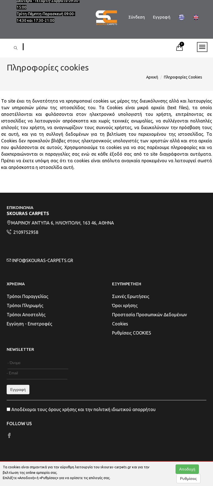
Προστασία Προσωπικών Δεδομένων (149, 314)
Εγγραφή (161, 17)
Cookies (120, 323)
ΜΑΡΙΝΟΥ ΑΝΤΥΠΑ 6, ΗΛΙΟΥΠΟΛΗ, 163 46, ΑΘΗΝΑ (62, 222)
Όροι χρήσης (125, 305)
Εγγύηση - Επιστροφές (29, 323)
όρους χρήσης (62, 409)
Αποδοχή (187, 469)
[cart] (179, 49)
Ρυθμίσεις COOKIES (131, 332)
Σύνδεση (136, 17)
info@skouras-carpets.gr (42, 260)
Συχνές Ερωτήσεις (130, 296)
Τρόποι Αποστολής (26, 314)
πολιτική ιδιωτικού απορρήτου (124, 409)
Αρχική (152, 77)
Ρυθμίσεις (188, 478)
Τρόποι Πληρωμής (25, 305)
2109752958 (25, 232)
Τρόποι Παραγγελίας (27, 296)
